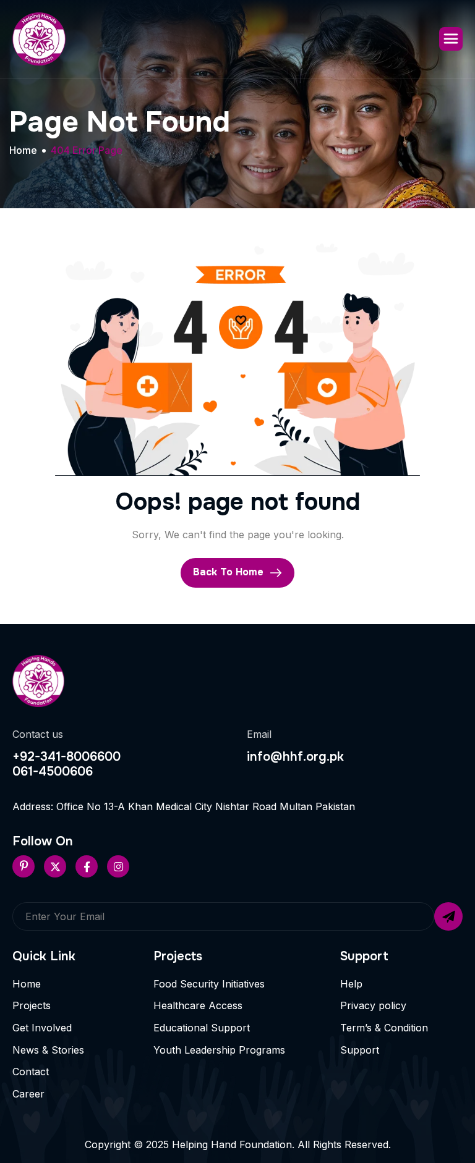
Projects (31, 1005)
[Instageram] (118, 866)
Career (28, 1094)
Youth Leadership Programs (219, 1050)
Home (26, 984)
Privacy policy (373, 1005)
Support (359, 1050)
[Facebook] (86, 866)
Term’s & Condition (384, 1027)
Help (351, 984)
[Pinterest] (23, 866)
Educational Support (201, 1027)
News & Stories (48, 1050)
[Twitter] (55, 866)
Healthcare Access (197, 1005)
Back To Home (230, 572)
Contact (30, 1071)
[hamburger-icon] (451, 39)
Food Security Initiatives (209, 984)
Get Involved (42, 1027)
